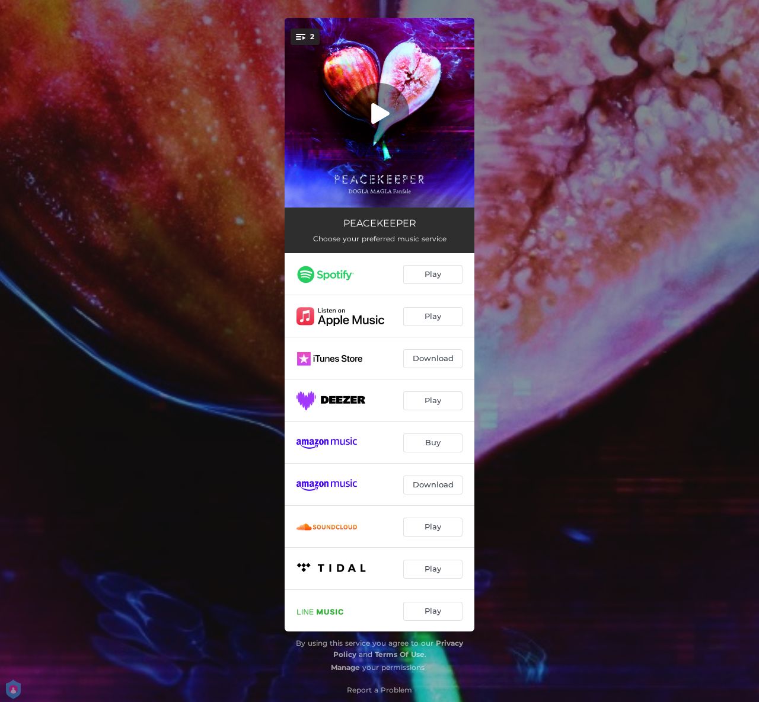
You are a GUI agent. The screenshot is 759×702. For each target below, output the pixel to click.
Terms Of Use (400, 654)
